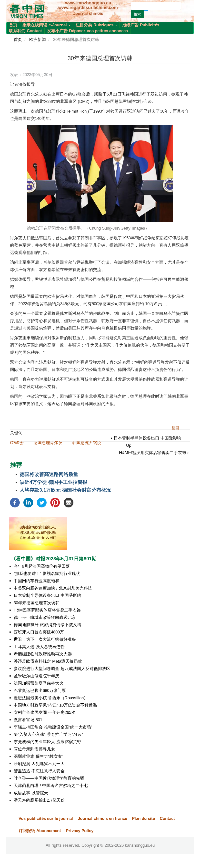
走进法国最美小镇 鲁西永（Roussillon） (51, 698)
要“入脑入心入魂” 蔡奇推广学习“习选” (48, 734)
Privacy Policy (79, 830)
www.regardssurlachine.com (88, 7)
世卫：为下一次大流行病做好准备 (45, 639)
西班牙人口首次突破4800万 (39, 632)
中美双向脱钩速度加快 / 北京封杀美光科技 (53, 588)
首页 (13, 25)
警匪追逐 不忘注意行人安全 (39, 771)
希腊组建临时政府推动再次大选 (43, 654)
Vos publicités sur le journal (46, 818)
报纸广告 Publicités (140, 25)
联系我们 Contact (25, 31)
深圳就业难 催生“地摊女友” (38, 756)
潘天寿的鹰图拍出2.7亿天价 (39, 800)
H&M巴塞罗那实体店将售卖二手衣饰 (154, 452)
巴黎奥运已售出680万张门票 (40, 690)
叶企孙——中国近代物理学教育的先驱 (49, 778)
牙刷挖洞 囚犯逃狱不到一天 (39, 763)
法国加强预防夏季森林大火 (38, 683)
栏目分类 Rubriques (95, 25)
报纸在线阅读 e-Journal (45, 25)
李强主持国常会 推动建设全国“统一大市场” (53, 727)
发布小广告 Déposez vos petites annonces (87, 31)
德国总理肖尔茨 (47, 442)
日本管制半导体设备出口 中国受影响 (146, 438)
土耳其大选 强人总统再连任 (39, 646)
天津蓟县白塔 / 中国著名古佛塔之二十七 (51, 785)
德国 (175, 428)
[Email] (68, 502)
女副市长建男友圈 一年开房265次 (44, 712)
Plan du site (143, 818)
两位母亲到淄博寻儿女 (34, 749)
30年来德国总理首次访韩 (37, 603)
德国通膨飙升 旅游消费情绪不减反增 (47, 624)
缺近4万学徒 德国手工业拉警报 (53, 482)
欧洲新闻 (37, 39)
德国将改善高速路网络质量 (49, 474)
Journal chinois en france (102, 818)
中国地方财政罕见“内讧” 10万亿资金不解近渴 (55, 705)
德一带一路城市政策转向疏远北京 (45, 617)
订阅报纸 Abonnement (40, 830)
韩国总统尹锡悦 (86, 442)
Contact (167, 818)
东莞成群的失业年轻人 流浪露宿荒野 (47, 741)
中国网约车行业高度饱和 (36, 581)
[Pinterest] (55, 502)
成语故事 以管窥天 (31, 793)
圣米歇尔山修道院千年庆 (36, 676)
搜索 (137, 14)
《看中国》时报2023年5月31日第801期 (54, 558)
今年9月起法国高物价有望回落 (42, 566)
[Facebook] (15, 502)
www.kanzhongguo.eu (88, 2)
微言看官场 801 (28, 720)
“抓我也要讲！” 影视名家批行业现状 (47, 573)
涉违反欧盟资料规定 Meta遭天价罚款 (48, 661)
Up (128, 445)
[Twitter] (42, 502)
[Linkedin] (28, 502)
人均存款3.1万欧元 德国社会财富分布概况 (65, 490)
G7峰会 (17, 442)
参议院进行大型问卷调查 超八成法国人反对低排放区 (62, 668)
